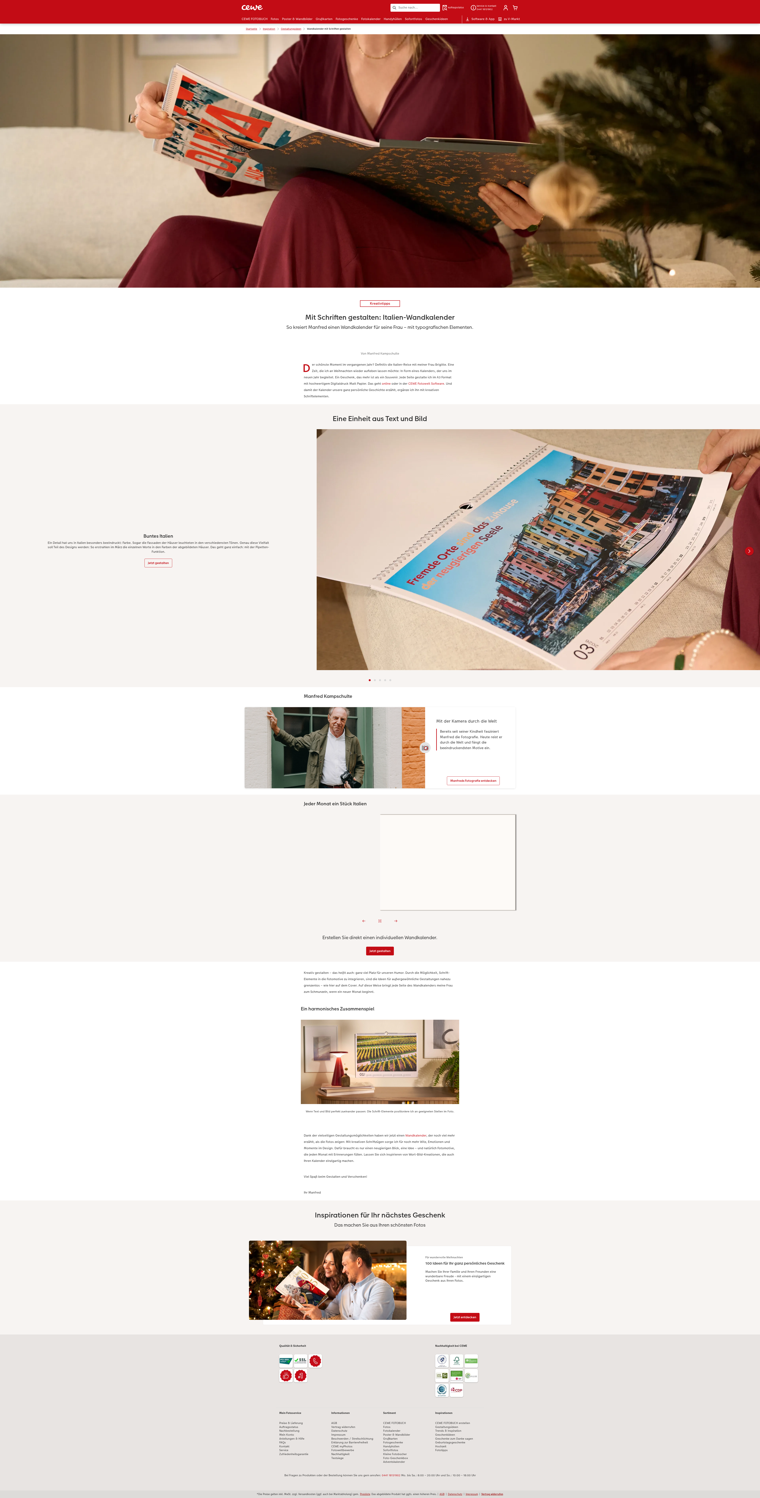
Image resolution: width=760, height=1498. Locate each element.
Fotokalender (391, 1431)
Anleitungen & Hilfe (291, 1439)
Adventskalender (394, 1462)
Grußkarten (390, 1439)
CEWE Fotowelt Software (426, 383)
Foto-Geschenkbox (395, 1458)
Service (283, 1450)
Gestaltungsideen (446, 1427)
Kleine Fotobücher (395, 1454)
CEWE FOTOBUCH (394, 1423)
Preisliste (365, 1494)
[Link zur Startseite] (280, 7)
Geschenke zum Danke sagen (454, 1439)
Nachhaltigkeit (340, 1454)
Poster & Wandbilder (396, 1435)
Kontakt (284, 1446)
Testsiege (337, 1458)
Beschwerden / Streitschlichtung (352, 1439)
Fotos (386, 1427)
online (386, 383)
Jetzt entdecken (465, 1317)
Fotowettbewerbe (342, 1450)
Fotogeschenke (393, 1442)
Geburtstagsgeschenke (450, 1442)
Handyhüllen (391, 1446)
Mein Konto (286, 1435)
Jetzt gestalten (158, 563)
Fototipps (441, 1450)
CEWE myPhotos (341, 1446)
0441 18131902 (391, 1475)
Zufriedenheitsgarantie (293, 1454)
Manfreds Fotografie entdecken (473, 780)
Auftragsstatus (288, 1427)
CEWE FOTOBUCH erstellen (452, 1423)
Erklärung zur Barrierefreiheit (349, 1442)
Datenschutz (339, 1431)
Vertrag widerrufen (343, 1427)
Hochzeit (440, 1446)
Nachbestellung (289, 1431)
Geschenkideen (445, 1435)
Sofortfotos (390, 1450)
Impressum (338, 1435)
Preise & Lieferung (291, 1423)
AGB (334, 1423)
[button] (505, 7)
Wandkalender (415, 1135)
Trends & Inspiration (448, 1431)
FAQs (282, 1442)
